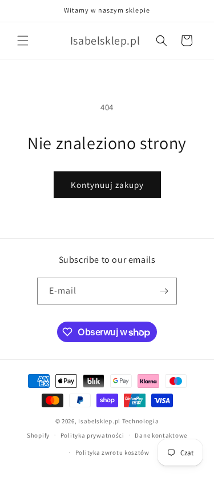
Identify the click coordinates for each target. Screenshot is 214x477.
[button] (22, 40)
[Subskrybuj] (163, 291)
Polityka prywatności (92, 435)
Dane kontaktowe (161, 435)
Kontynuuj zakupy (107, 184)
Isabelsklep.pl (99, 421)
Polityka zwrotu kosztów (112, 452)
